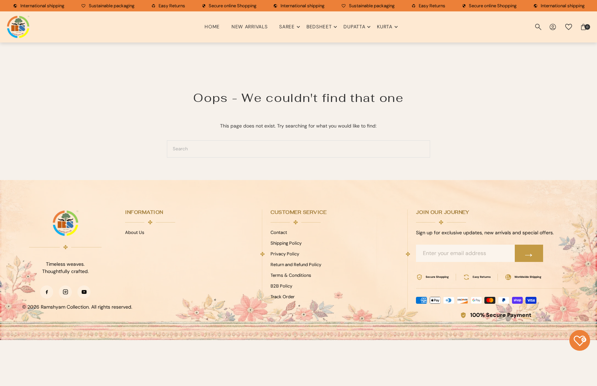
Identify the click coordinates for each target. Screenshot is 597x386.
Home (212, 26)
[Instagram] (65, 292)
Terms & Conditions (291, 275)
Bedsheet (319, 26)
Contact (279, 232)
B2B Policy (281, 286)
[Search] (538, 27)
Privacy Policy (285, 254)
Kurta (384, 26)
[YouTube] (84, 292)
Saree (287, 26)
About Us (134, 232)
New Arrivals (249, 26)
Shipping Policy (286, 243)
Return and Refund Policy (296, 264)
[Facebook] (46, 292)
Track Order (283, 297)
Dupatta (354, 26)
